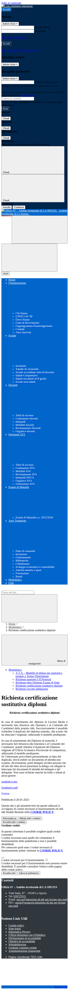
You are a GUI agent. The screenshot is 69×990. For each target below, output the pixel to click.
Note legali (14, 928)
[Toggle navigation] (29, 258)
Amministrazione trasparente (24, 950)
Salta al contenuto (11, 2)
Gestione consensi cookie (22, 947)
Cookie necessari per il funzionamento (23, 860)
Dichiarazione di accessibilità (24, 938)
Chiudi (6, 118)
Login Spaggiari (28, 95)
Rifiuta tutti (30, 818)
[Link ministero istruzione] (17, 6)
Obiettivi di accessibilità (21, 941)
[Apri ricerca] (40, 230)
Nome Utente (42, 27)
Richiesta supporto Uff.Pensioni (33, 679)
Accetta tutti (14, 822)
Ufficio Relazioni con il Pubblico (26, 934)
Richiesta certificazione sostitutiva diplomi (39, 685)
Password (40, 31)
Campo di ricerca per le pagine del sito (22, 588)
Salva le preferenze (29, 873)
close (5, 273)
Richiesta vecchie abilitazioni (32, 688)
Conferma (19, 207)
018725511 (19, 896)
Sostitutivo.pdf (9, 787)
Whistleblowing (17, 944)
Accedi (6, 9)
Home (11, 623)
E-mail (38, 82)
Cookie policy (16, 925)
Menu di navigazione (47, 662)
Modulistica (15, 627)
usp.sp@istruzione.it (41, 899)
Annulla (6, 207)
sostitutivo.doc (9, 781)
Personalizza (9, 818)
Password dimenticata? (14, 37)
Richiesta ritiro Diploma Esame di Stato (38, 682)
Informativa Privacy (19, 931)
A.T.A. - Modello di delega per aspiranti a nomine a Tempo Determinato (39, 674)
